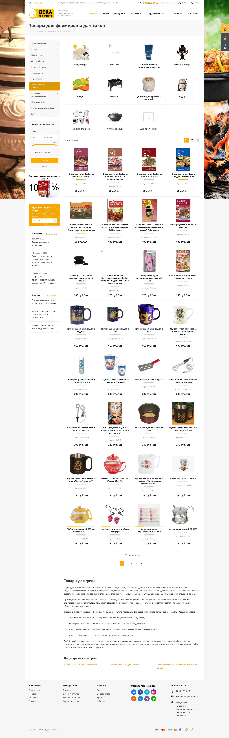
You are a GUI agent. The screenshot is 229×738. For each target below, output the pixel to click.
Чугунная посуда (115, 128)
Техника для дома (80, 128)
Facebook (140, 692)
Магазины (34, 697)
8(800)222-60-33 (150, 3)
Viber (147, 698)
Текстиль (115, 64)
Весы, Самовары (182, 64)
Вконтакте (133, 692)
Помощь (67, 690)
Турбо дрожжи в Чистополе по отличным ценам (177, 666)
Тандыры (182, 96)
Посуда (81, 96)
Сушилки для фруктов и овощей (148, 98)
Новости (33, 693)
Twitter (147, 692)
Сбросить (45, 166)
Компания (35, 685)
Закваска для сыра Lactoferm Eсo (81, 664)
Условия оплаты (71, 693)
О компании (35, 690)
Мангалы (115, 96)
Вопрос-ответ (103, 693)
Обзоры (101, 701)
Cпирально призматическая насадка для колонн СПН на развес (44, 279)
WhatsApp (153, 698)
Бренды (101, 697)
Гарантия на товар (72, 701)
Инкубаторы (80, 64)
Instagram (153, 692)
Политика (34, 701)
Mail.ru (140, 698)
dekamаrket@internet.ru (187, 696)
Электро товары (148, 128)
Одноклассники (133, 698)
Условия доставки (72, 697)
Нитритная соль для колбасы (125, 664)
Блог (99, 690)
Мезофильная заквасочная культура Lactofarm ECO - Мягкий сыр (44, 314)
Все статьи (52, 295)
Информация (70, 685)
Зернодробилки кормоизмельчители (148, 65)
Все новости (51, 234)
